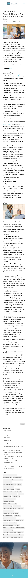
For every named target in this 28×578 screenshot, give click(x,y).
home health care (7, 496)
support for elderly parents (17, 537)
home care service (18, 491)
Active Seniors (7, 430)
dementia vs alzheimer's (8, 486)
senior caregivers (12, 522)
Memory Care (6, 433)
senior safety (17, 525)
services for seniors (20, 527)
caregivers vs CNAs (17, 477)
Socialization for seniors (8, 534)
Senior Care (19, 22)
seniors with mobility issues (9, 527)
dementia (19, 484)
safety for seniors (19, 520)
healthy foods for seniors (8, 489)
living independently (7, 506)
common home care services (9, 484)
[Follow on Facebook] (13, 576)
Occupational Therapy (8, 515)
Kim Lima (6, 22)
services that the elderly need (9, 532)
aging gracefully (6, 474)
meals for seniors (17, 506)
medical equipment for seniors (9, 508)
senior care (5, 522)
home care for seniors (8, 491)
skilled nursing (20, 532)
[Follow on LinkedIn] (15, 576)
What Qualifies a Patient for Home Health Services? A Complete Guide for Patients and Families (13, 466)
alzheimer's (13, 474)
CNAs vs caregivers (7, 482)
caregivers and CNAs (7, 477)
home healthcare (16, 496)
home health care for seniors (9, 498)
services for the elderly (8, 530)
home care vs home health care (10, 494)
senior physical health (8, 525)
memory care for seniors (8, 510)
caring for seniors (7, 479)
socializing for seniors (19, 534)
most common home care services (10, 513)
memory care (20, 508)
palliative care (17, 515)
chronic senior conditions (17, 479)
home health (21, 494)
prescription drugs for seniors (9, 518)
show (10, 68)
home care (17, 489)
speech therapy (6, 537)
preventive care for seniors (9, 520)
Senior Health (6, 438)
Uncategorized (7, 440)
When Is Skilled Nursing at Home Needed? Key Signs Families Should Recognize (12, 452)
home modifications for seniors (10, 503)
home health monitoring (8, 501)
